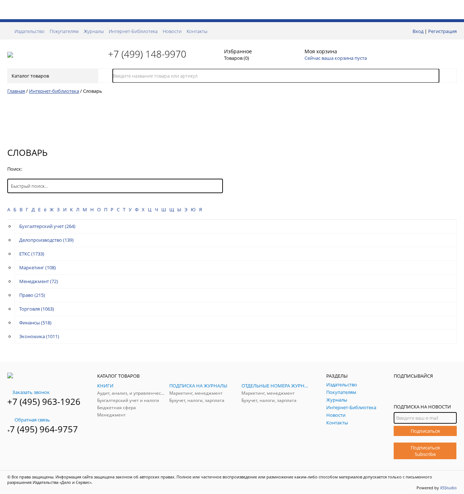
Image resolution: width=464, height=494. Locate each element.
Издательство (29, 31)
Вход (418, 31)
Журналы (94, 31)
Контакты (197, 31)
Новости (172, 31)
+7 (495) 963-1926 (43, 401)
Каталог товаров (30, 75)
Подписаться (425, 431)
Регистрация (442, 31)
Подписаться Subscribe (425, 450)
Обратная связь (32, 419)
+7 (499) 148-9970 (147, 54)
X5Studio (448, 487)
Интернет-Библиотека (133, 31)
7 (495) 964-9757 (44, 429)
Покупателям (64, 31)
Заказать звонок (31, 392)
